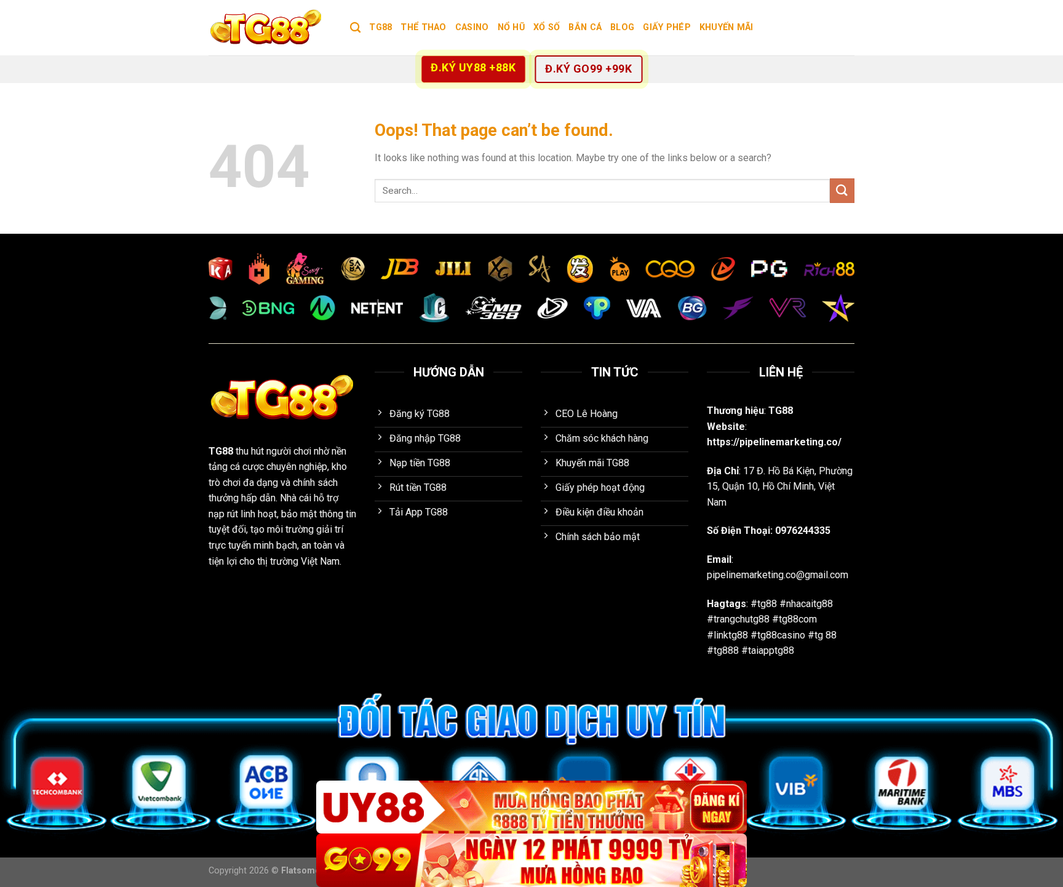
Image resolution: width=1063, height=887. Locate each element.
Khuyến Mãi (726, 27)
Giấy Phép (667, 27)
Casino (472, 27)
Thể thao (423, 27)
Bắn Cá (585, 27)
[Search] (355, 28)
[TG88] (270, 27)
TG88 (380, 27)
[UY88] (531, 807)
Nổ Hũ (511, 27)
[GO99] (531, 860)
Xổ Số (546, 27)
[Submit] (842, 190)
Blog (622, 27)
